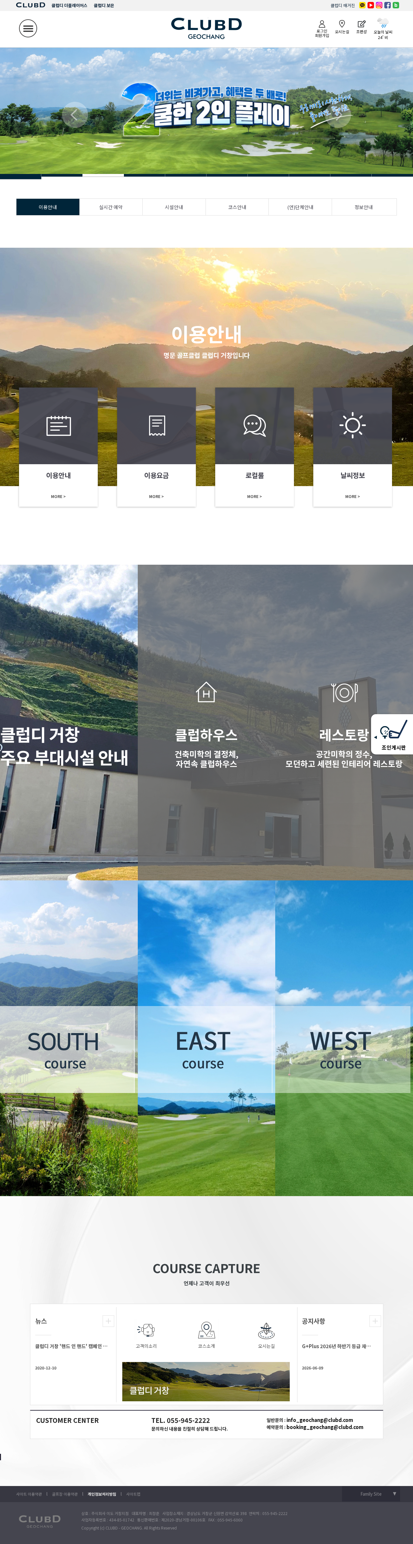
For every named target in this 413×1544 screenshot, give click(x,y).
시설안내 (174, 207)
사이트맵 (133, 1494)
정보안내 (364, 207)
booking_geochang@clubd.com (325, 1427)
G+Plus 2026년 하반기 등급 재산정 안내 (338, 1346)
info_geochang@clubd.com (320, 1419)
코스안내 (237, 207)
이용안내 (48, 207)
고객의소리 (146, 1346)
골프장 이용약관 (65, 1494)
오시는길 (266, 1346)
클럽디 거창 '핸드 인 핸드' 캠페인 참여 (71, 1346)
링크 (58, 447)
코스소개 (206, 1346)
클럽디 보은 (104, 5)
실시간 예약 (111, 207)
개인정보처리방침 (102, 1494)
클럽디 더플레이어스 (69, 5)
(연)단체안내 (300, 207)
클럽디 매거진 (343, 5)
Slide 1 (20, 175)
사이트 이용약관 (29, 1494)
